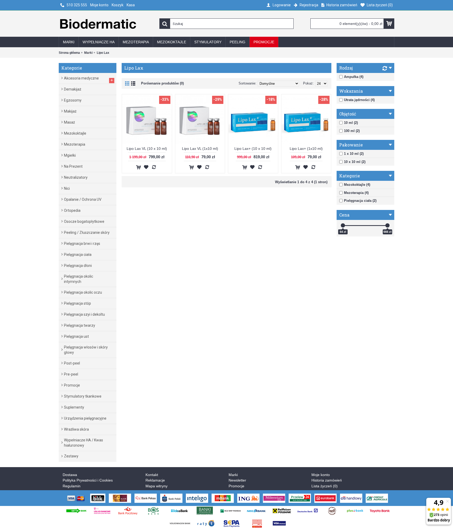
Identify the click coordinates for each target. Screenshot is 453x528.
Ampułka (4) (353, 77)
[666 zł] (387, 225)
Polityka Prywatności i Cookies (88, 480)
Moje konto (320, 475)
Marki (233, 475)
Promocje (236, 486)
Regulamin (71, 486)
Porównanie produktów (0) (162, 83)
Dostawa (70, 475)
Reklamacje (155, 480)
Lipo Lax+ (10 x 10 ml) (253, 148)
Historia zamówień (326, 480)
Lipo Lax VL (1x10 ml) (200, 148)
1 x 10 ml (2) (354, 154)
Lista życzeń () (324, 486)
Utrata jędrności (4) (359, 100)
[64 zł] (343, 225)
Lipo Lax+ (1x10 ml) (306, 148)
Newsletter (237, 480)
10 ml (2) (351, 123)
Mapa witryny (156, 486)
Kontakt (151, 475)
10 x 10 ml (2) (354, 162)
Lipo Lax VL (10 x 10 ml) (147, 148)
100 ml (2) (352, 131)
